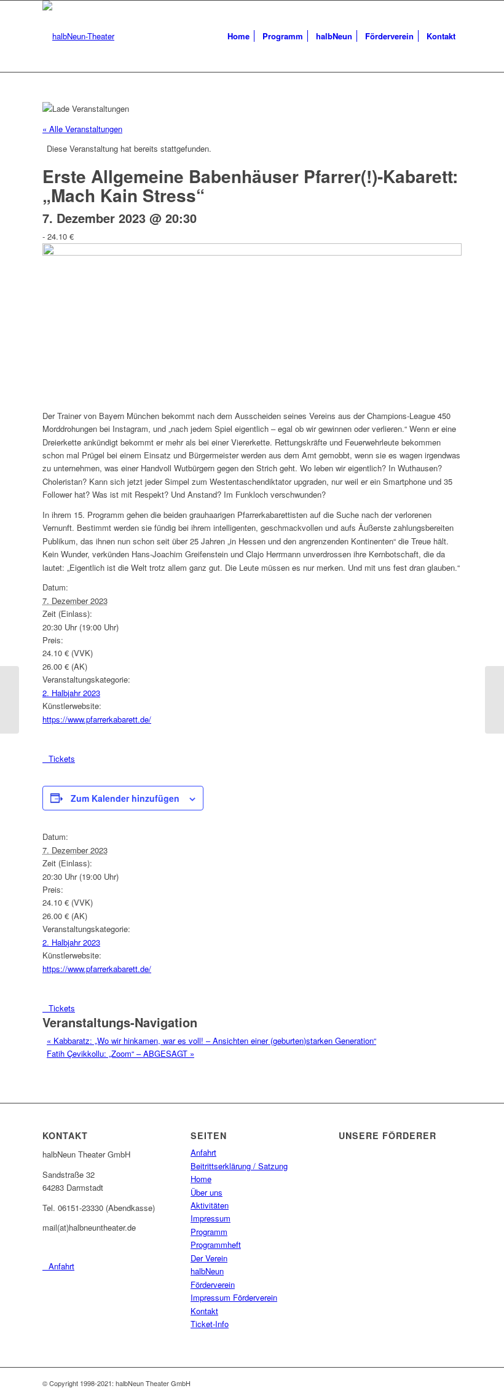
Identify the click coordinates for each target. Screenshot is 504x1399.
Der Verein (209, 1258)
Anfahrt (203, 1152)
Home (201, 1179)
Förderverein (213, 1284)
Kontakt (204, 1311)
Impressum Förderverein (234, 1297)
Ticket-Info (210, 1324)
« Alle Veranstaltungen (82, 129)
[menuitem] (238, 36)
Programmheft (216, 1244)
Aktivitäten (210, 1205)
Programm (209, 1231)
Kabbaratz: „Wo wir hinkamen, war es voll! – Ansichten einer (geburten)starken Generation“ (211, 1040)
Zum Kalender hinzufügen (125, 798)
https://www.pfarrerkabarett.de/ (96, 719)
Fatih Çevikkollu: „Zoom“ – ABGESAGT (120, 1053)
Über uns (206, 1192)
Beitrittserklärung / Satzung (239, 1166)
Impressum (210, 1218)
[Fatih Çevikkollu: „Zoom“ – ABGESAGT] (494, 700)
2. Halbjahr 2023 (71, 693)
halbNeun (207, 1271)
